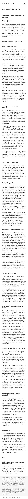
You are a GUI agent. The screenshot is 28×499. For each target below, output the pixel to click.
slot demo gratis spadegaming (15, 488)
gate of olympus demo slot (11, 485)
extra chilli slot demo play (6, 484)
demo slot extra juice (19, 478)
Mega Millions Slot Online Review (13, 16)
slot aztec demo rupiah (20, 486)
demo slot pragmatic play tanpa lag (8, 482)
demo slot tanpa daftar (10, 483)
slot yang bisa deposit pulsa (11, 492)
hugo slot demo (19, 485)
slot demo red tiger (11, 489)
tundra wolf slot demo (21, 492)
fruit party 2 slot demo (16, 484)
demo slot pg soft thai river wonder (17, 481)
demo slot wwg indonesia (19, 483)
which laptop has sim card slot (7, 493)
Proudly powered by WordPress (14, 497)
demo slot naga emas (7, 481)
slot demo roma (18, 489)
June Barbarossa (8, 3)
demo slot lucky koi (14, 479)
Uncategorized (14, 477)
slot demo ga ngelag (6, 488)
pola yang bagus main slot (11, 486)
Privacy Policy (4, 497)
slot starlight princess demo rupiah (13, 490)
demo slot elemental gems (10, 478)
